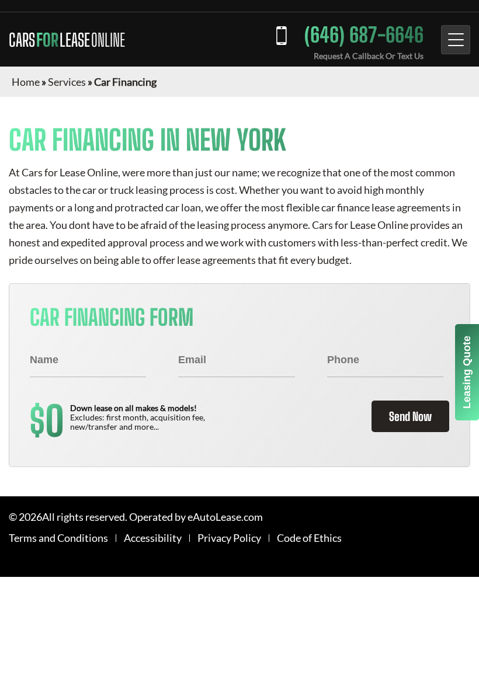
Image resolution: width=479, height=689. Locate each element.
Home (26, 81)
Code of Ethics (309, 538)
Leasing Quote (467, 372)
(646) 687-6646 (364, 35)
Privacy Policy (229, 538)
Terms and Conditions (58, 538)
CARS (67, 39)
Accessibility (153, 538)
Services (67, 81)
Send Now (410, 416)
